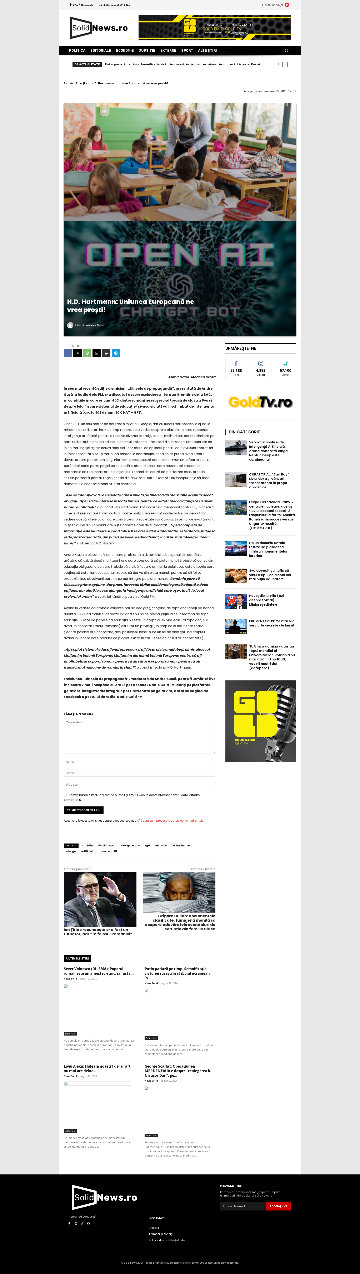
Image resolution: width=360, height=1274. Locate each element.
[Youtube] (88, 1224)
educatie (160, 845)
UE (116, 851)
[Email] (96, 353)
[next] (285, 64)
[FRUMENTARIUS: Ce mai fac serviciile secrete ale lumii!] (236, 626)
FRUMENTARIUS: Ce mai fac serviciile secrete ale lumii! (271, 623)
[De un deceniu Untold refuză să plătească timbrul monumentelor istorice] (236, 548)
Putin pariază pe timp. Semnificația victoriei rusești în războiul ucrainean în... (177, 973)
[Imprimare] (106, 353)
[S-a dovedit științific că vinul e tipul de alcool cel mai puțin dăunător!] (236, 576)
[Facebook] (68, 353)
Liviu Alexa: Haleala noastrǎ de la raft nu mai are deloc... (97, 1068)
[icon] (287, 5)
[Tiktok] (82, 1224)
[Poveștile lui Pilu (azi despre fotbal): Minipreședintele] (236, 601)
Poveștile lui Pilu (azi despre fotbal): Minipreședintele (266, 600)
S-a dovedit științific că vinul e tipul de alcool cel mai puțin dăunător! (270, 575)
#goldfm (87, 845)
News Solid (96, 325)
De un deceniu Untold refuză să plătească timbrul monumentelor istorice (268, 549)
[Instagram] (76, 1224)
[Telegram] (116, 353)
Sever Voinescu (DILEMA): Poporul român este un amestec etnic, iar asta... (99, 971)
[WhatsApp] (87, 353)
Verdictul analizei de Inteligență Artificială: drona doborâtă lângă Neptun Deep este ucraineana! (268, 451)
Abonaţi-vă (278, 1206)
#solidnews (106, 845)
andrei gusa (126, 845)
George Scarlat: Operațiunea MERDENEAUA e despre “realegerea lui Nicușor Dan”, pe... (178, 1071)
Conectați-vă (261, 361)
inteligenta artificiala (80, 851)
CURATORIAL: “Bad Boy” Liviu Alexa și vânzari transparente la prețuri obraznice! (269, 481)
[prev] (278, 64)
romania (104, 851)
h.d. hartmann (180, 845)
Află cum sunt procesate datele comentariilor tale (170, 820)
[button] (286, 50)
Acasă (68, 83)
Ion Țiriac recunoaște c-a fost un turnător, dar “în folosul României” (98, 932)
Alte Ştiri (82, 83)
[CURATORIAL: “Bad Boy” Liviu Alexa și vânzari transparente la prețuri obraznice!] (236, 479)
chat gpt (144, 845)
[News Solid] (71, 325)
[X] (77, 353)
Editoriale (70, 1033)
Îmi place (236, 361)
